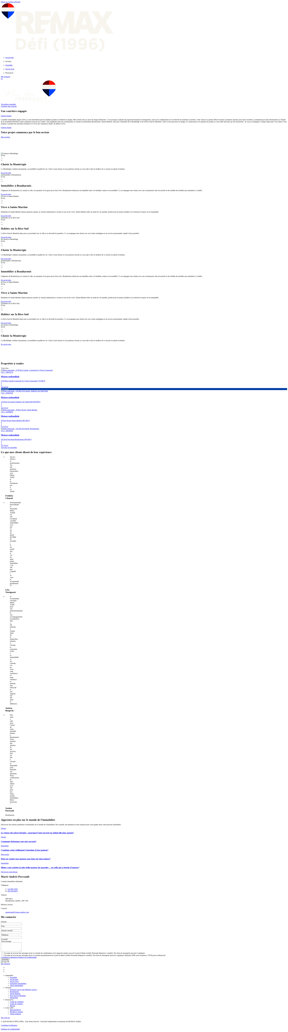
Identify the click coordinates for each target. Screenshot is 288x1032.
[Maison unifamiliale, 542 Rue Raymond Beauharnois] (20, 429)
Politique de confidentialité (27, 957)
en (2, 79)
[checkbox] (144, 953)
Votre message (6, 941)
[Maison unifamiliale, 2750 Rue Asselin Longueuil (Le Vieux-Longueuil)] (27, 370)
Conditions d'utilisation (9, 957)
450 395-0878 (13, 891)
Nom (2, 926)
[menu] (146, 61)
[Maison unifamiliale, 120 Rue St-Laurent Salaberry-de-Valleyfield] (24, 391)
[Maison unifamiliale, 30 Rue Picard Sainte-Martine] (19, 410)
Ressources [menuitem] (9, 73)
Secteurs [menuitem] (8, 61)
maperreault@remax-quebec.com (17, 912)
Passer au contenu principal (10, 2)
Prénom (3, 922)
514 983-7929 (13, 889)
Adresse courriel (6, 930)
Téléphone (4, 935)
